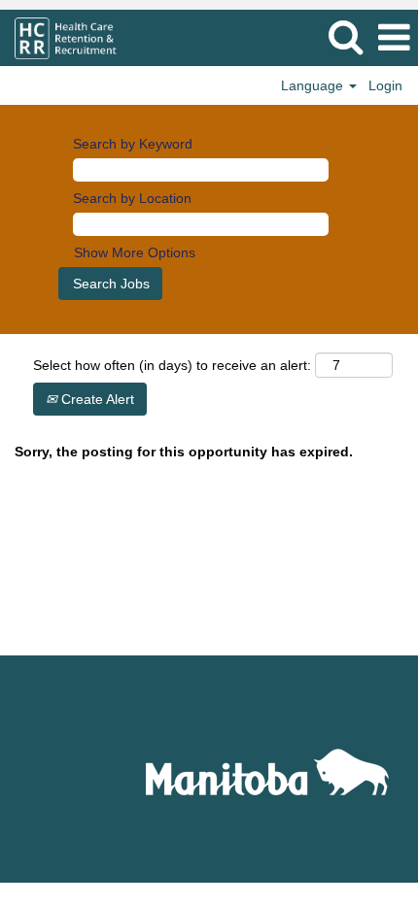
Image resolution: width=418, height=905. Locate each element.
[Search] (345, 36)
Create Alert (95, 399)
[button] (393, 37)
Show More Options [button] (134, 252)
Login (385, 85)
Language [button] (314, 85)
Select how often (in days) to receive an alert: (172, 365)
